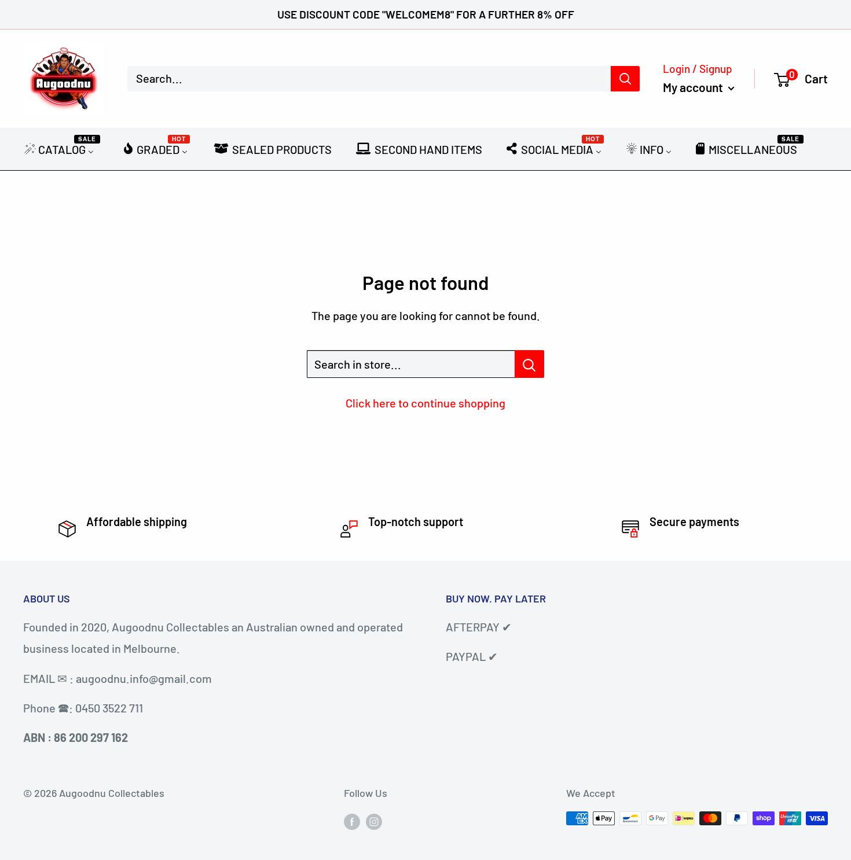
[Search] (625, 78)
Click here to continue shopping (425, 403)
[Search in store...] (529, 364)
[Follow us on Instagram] (374, 821)
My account (694, 87)
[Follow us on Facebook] (352, 821)
